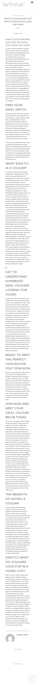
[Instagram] (18, 679)
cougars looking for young (13, 299)
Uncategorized (18, 15)
